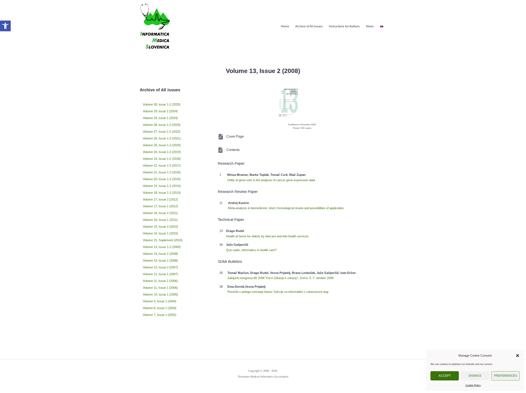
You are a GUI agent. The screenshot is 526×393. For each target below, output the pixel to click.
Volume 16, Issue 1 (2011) (160, 219)
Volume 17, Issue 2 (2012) (160, 199)
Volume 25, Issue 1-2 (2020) (162, 145)
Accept (444, 375)
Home (285, 26)
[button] (5, 26)
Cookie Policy (473, 385)
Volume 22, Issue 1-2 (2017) (162, 165)
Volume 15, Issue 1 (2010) (160, 233)
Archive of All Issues (309, 26)
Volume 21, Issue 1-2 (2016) (162, 172)
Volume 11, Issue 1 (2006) (160, 287)
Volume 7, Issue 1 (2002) (159, 314)
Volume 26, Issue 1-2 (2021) (162, 138)
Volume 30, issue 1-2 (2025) (161, 104)
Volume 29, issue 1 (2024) (160, 118)
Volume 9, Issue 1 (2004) (159, 301)
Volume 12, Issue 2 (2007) (160, 267)
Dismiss (475, 375)
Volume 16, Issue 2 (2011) (160, 213)
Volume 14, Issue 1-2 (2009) (162, 247)
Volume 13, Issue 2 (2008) (160, 253)
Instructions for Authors (344, 26)
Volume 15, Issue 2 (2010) (160, 226)
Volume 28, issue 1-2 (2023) (161, 124)
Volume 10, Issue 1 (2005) (160, 294)
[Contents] (220, 150)
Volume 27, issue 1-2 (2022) (161, 131)
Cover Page (235, 136)
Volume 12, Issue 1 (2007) (160, 274)
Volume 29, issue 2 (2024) (160, 111)
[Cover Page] (220, 136)
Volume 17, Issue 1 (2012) (160, 206)
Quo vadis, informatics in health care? (251, 250)
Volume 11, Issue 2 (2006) (160, 281)
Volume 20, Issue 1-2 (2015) (162, 179)
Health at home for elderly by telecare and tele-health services (267, 236)
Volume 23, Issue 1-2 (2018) (162, 158)
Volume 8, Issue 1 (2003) (159, 308)
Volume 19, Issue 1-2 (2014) (162, 186)
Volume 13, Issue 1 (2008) (160, 260)
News (370, 26)
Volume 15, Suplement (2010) (162, 240)
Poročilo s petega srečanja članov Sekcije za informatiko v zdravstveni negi (277, 291)
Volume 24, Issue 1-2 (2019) (162, 152)
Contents (233, 150)
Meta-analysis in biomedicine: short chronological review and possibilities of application (286, 208)
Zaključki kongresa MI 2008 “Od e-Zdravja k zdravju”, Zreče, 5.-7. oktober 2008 (280, 278)
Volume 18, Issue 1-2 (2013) (162, 192)
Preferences (505, 375)
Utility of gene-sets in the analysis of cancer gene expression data (271, 180)
